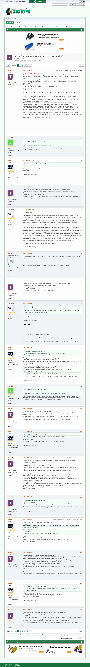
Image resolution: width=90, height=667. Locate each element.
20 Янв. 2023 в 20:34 (27, 408)
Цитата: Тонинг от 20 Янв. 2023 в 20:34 (35, 434)
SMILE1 (10, 160)
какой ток (28, 122)
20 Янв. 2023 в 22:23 (27, 609)
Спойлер (27, 324)
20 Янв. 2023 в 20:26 (27, 386)
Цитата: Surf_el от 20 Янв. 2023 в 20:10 (35, 307)
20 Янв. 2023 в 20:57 (27, 457)
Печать (81, 65)
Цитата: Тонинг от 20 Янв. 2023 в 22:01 (35, 586)
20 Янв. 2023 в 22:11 (27, 583)
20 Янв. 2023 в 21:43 (27, 496)
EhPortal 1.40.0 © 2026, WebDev (12, 664)
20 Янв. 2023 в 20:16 (27, 303)
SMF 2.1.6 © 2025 (8, 665)
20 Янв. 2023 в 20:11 (27, 280)
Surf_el (42, 26)
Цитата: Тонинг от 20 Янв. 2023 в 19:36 (35, 389)
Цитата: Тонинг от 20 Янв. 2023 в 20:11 (35, 371)
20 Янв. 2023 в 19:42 (29, 160)
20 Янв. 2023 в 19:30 (27, 138)
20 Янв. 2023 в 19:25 (27, 70)
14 (26, 65)
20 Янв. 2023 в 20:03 (29, 209)
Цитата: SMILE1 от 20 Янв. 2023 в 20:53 (35, 500)
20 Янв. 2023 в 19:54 (27, 186)
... (24, 65)
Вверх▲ (83, 665)
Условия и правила (75, 665)
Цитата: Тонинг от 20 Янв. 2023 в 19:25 (35, 141)
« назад (74, 60)
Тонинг (10, 70)
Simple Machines (16, 665)
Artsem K (11, 210)
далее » (80, 60)
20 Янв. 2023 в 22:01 (27, 552)
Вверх (8, 631)
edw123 (10, 138)
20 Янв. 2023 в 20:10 (27, 253)
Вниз (8, 65)
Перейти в (55, 638)
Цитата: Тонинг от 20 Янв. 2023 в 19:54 (35, 351)
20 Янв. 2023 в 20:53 (27, 431)
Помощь (68, 665)
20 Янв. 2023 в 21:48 (27, 519)
